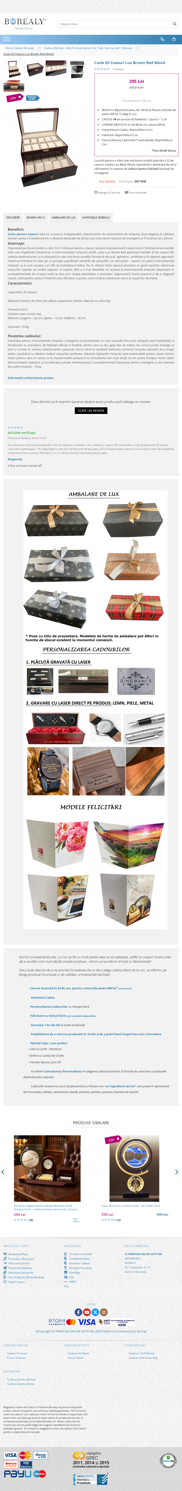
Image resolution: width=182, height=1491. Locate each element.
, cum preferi (48, 1043)
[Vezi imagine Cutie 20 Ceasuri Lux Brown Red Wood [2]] (56, 68)
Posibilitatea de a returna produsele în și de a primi (95, 1034)
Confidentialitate (78, 1258)
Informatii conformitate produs (30, 378)
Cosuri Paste (75, 1357)
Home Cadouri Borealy (20, 48)
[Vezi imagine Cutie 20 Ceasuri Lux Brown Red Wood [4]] (14, 86)
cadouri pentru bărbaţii (143, 169)
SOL (71, 1277)
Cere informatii (137, 192)
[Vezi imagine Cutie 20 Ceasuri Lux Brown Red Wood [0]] (14, 69)
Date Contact (16, 1282)
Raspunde (15, 459)
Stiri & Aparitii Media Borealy (26, 1277)
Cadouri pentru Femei (20, 1384)
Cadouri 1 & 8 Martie (141, 1353)
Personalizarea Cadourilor (49, 1007)
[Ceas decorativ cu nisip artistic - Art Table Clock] (135, 1168)
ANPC (72, 1281)
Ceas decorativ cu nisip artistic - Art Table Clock (131, 1206)
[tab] (13, 217)
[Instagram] (104, 1312)
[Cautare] (175, 24)
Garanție (45, 1025)
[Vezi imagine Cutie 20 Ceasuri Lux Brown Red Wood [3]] (77, 69)
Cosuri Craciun (16, 1357)
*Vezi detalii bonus (164, 150)
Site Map (74, 1272)
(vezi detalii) (125, 988)
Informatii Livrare (19, 1263)
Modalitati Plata (18, 1254)
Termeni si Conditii (80, 1254)
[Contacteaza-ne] (163, 39)
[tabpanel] (45, 147)
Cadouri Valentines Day (143, 1357)
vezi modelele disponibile (81, 1015)
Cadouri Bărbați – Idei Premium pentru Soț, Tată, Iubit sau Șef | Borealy (88, 48)
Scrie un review (91, 410)
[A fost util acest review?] (40, 466)
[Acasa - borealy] (25, 24)
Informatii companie (20, 1272)
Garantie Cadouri (79, 1263)
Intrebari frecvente (80, 1268)
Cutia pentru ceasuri (23, 234)
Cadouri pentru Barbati (21, 1379)
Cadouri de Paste (78, 1353)
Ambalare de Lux (63, 217)
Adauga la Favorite (108, 192)
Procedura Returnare (21, 1259)
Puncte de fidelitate (20, 1268)
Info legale (72, 1246)
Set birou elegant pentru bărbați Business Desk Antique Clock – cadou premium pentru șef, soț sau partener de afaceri (45, 1207)
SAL (66, 1286)
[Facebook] (78, 1312)
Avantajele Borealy (96, 217)
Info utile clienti (15, 1246)
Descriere (13, 217)
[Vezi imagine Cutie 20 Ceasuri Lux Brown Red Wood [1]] (35, 69)
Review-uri (36, 217)
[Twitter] (95, 1312)
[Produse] (7, 40)
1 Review (118, 69)
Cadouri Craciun (17, 1353)
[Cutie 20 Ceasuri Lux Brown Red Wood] (45, 147)
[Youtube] (87, 1312)
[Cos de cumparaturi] (174, 39)
